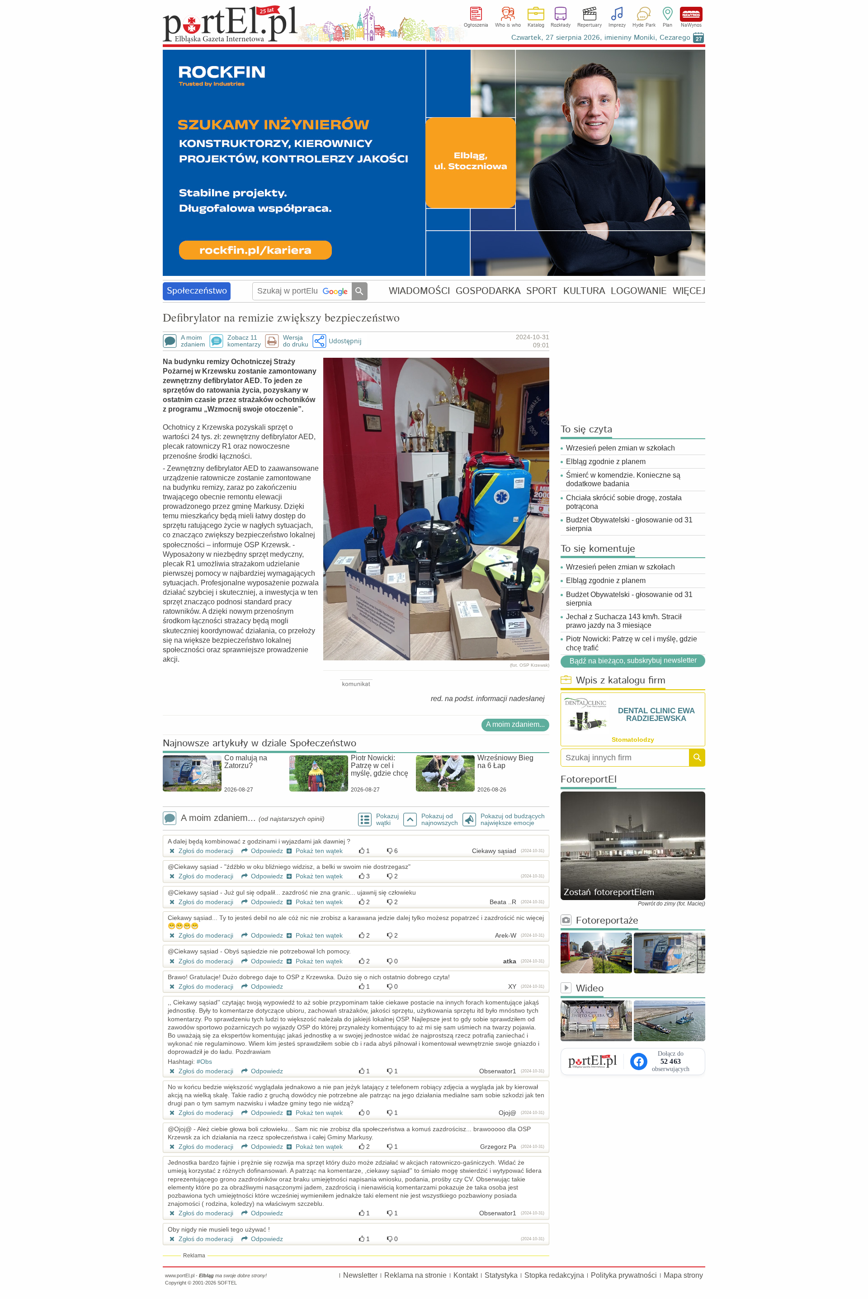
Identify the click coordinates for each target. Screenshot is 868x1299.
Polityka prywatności (624, 1275)
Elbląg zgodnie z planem (606, 461)
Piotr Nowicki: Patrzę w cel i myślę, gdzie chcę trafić (631, 643)
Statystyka (501, 1275)
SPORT (541, 291)
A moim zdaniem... (515, 724)
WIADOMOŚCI (419, 291)
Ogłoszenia (476, 25)
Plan (667, 25)
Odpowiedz (266, 850)
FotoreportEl (589, 780)
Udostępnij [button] (345, 341)
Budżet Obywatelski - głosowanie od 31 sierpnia (629, 524)
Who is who (508, 25)
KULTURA (584, 291)
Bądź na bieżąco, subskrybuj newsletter (633, 660)
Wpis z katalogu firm (620, 681)
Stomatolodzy (633, 739)
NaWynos (691, 14)
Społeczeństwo (197, 291)
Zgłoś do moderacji (205, 850)
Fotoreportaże (607, 921)
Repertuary (589, 25)
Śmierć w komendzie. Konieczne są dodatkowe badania (623, 479)
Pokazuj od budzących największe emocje (513, 819)
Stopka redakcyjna (554, 1275)
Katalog (536, 25)
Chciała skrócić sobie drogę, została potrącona (624, 502)
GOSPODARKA (488, 291)
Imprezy (617, 25)
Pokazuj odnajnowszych (439, 819)
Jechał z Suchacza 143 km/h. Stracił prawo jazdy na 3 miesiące (624, 621)
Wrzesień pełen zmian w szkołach (620, 448)
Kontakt (465, 1275)
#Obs (204, 1061)
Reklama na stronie (415, 1275)
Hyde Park (644, 25)
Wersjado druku (295, 341)
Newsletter (360, 1275)
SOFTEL (227, 1282)
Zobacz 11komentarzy (244, 341)
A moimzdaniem (193, 341)
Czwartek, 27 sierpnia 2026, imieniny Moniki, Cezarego (600, 38)
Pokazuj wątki (387, 819)
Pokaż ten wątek (318, 850)
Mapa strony (683, 1275)
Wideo (590, 989)
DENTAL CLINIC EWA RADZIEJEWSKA (656, 714)
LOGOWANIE (639, 291)
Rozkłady (561, 25)
